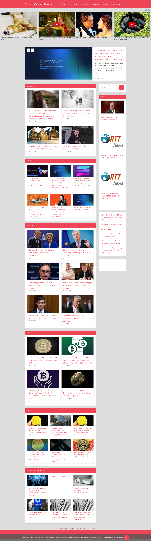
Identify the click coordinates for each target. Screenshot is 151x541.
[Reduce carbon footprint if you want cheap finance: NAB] (112, 105)
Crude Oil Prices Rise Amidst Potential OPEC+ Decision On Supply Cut (110, 199)
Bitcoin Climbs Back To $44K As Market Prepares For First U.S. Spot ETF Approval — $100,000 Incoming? (77, 364)
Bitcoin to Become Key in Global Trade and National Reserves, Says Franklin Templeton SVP (76, 396)
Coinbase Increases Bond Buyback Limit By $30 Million (37, 518)
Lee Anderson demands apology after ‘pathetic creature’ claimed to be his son (76, 322)
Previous (28, 50)
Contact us (68, 532)
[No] (149, 537)
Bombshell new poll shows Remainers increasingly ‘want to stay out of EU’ (77, 256)
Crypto (60, 4)
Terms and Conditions (81, 532)
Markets (95, 4)
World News (116, 4)
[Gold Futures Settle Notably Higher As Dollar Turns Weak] (112, 133)
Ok (126, 537)
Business (71, 4)
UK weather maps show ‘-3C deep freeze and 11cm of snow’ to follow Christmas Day (109, 53)
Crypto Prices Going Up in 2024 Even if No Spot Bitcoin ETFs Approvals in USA (43, 364)
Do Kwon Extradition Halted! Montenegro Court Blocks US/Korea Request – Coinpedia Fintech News (59, 215)
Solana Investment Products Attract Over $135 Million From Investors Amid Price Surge (59, 460)
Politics (105, 4)
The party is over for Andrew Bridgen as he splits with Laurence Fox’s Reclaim (77, 289)
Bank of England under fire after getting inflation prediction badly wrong (42, 289)
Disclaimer (93, 532)
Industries (84, 4)
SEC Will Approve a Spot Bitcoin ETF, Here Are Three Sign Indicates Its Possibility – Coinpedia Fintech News (37, 215)
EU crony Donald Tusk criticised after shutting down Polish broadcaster (41, 256)
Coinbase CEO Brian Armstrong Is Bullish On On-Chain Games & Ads (59, 518)
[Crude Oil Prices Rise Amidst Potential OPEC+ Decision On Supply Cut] (112, 172)
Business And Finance (35, 474)
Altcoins (29, 414)
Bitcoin (29, 336)
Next (32, 50)
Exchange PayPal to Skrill (60, 480)
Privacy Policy (58, 532)
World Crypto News (38, 4)
